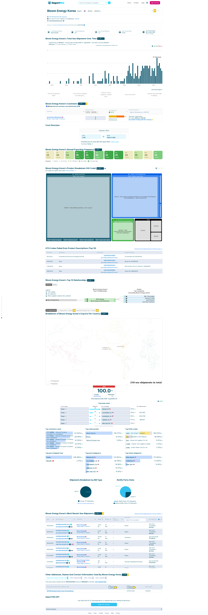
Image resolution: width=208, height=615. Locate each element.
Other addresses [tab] (76, 578)
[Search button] (109, 2)
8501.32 (137, 118)
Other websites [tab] (100, 578)
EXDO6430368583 (109, 270)
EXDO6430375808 (109, 255)
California (129, 461)
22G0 (52, 439)
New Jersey (130, 457)
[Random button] (106, 2)
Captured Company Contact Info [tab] (57, 578)
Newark (49, 119)
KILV (127, 440)
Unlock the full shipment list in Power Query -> (148, 249)
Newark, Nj (105, 409)
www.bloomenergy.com (55, 20)
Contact (136, 3)
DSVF (127, 433)
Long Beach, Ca (106, 416)
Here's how (115, 142)
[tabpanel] (104, 295)
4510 (51, 436)
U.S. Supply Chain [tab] (51, 310)
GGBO (128, 447)
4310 (51, 446)
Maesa (88, 437)
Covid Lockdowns (61, 44)
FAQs (112, 613)
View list (77, 18)
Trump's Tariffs (72, 44)
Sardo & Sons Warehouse (54, 117)
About (129, 3)
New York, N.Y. (106, 423)
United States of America (58, 119)
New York (129, 464)
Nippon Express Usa (93, 440)
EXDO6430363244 (109, 265)
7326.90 (142, 118)
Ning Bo (49, 461)
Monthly (61, 42)
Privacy (107, 613)
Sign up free (155, 3)
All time (106, 42)
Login (142, 3)
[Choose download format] (103, 38)
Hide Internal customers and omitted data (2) (64, 106)
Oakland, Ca (105, 419)
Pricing (118, 613)
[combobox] (94, 2)
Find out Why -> (71, 170)
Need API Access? (104, 604)
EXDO (127, 437)
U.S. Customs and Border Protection (59, 25)
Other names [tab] (88, 578)
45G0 (52, 432)
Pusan (63, 409)
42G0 (52, 443)
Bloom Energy (91, 433)
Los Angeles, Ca (107, 412)
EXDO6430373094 (109, 260)
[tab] (54, 95)
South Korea (97, 396)
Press (95, 613)
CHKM (128, 444)
